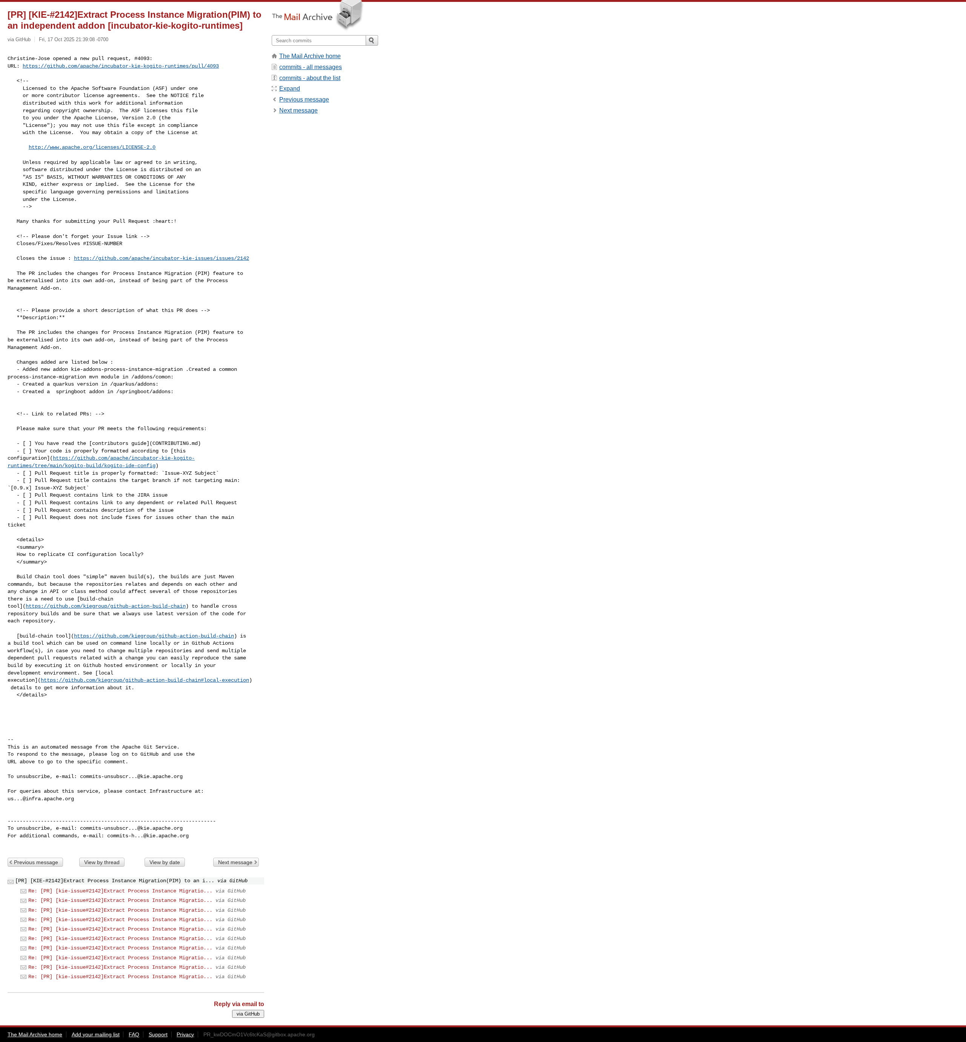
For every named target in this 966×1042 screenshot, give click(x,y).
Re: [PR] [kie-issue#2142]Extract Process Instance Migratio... (120, 891)
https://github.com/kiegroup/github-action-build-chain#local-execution (145, 680)
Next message (235, 862)
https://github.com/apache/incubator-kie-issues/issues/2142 (161, 258)
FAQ (134, 1034)
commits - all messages (310, 67)
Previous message (36, 862)
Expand (289, 88)
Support (158, 1034)
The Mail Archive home (310, 56)
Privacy (185, 1034)
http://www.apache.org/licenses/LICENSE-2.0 (92, 147)
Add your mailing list (96, 1034)
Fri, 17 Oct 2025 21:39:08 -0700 (73, 39)
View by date (164, 862)
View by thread (102, 862)
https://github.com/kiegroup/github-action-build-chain (106, 606)
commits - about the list (309, 78)
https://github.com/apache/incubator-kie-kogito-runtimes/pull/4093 (121, 66)
